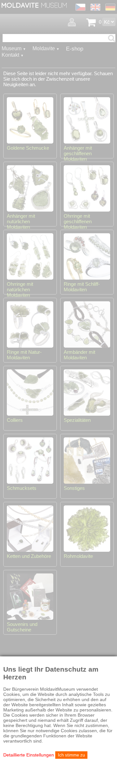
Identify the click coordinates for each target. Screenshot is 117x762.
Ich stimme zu (71, 755)
